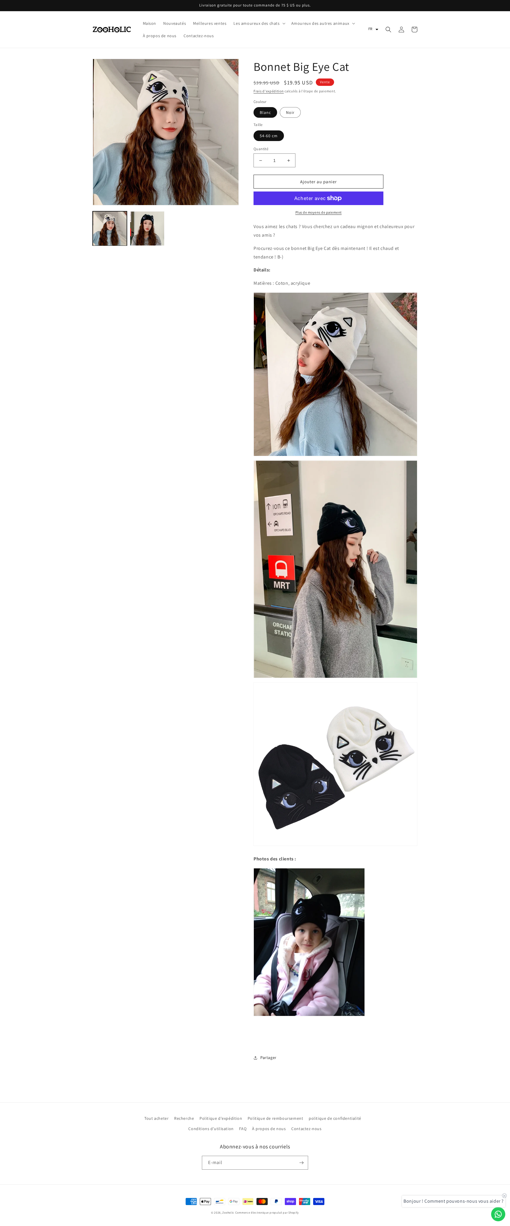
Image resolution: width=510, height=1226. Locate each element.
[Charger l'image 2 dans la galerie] (147, 228)
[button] (258, 23)
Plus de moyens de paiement (318, 212)
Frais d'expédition (269, 91)
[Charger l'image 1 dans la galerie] (110, 228)
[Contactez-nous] (498, 1214)
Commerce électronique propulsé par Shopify (267, 1212)
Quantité (261, 148)
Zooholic (228, 1212)
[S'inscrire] (301, 1163)
